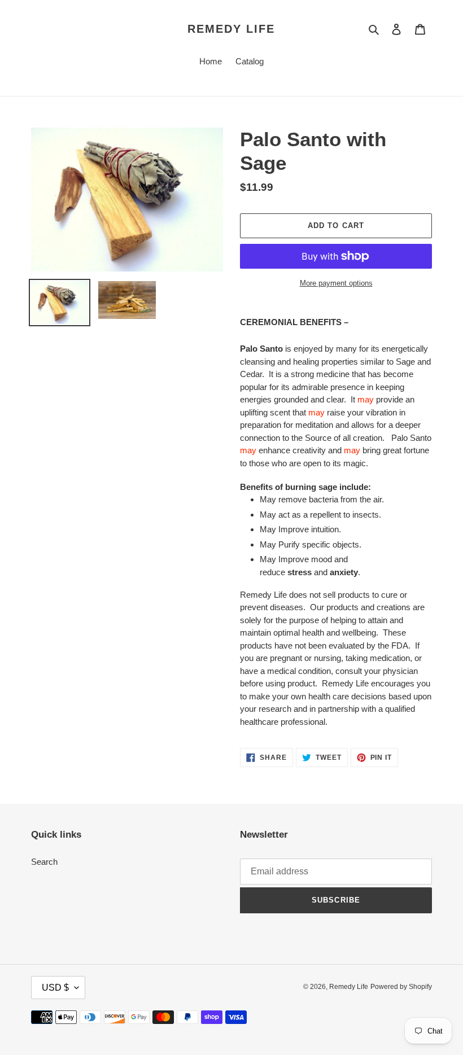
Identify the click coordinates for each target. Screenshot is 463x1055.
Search (44, 861)
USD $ (55, 987)
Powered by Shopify (401, 987)
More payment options (336, 283)
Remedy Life (231, 29)
